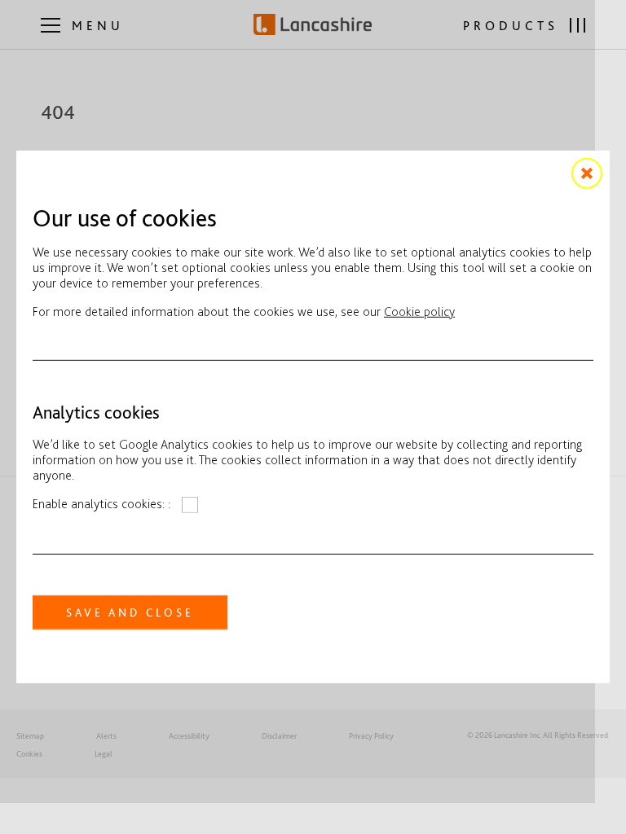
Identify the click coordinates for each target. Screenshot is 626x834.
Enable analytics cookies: (100, 503)
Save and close (130, 612)
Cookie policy (419, 311)
